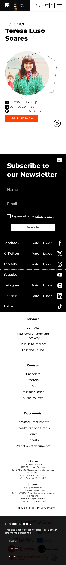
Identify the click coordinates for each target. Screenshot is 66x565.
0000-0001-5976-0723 (25, 111)
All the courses (33, 398)
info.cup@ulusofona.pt (36, 498)
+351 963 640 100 (38, 478)
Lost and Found (33, 350)
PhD (33, 386)
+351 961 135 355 (38, 501)
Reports (33, 440)
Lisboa (47, 243)
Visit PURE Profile (22, 118)
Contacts (33, 327)
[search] (38, 5)
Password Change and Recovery (33, 336)
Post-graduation (33, 392)
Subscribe (33, 227)
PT (47, 5)
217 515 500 (21, 470)
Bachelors (33, 374)
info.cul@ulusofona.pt (36, 475)
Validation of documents (33, 446)
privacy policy (44, 216)
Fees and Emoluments (33, 422)
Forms (33, 434)
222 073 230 (20, 493)
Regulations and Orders (33, 428)
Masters (33, 380)
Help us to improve (33, 344)
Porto (35, 243)
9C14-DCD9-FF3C (22, 106)
